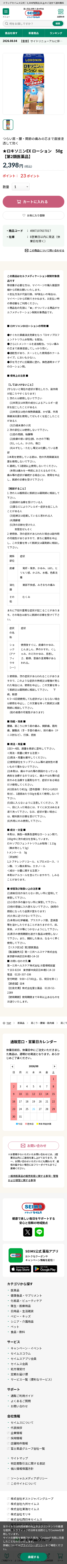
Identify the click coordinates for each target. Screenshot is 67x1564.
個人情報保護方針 (22, 1468)
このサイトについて (23, 1483)
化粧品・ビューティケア (26, 1300)
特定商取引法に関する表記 (28, 1463)
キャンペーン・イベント (26, 1348)
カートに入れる (35, 201)
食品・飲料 (18, 1332)
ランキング (56, 33)
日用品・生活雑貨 (22, 1311)
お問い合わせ (36, 1145)
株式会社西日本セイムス (26, 1519)
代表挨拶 (16, 1427)
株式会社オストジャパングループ (32, 1498)
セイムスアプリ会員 (23, 1358)
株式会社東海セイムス (25, 1509)
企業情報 (16, 1433)
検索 (58, 23)
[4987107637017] (8, 124)
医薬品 (15, 1290)
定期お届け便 (19, 1374)
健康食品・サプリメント (26, 1295)
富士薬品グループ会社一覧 (28, 1448)
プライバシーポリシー (33, 1545)
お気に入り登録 (36, 215)
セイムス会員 (19, 1364)
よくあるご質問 (21, 1401)
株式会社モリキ (21, 1514)
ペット (15, 1326)
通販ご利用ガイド (22, 1396)
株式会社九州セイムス (25, 1504)
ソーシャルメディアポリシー (29, 1478)
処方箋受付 (18, 1369)
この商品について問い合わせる (46, 250)
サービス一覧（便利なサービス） (32, 1379)
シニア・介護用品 (22, 1321)
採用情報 (16, 1438)
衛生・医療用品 (21, 1306)
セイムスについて (22, 1422)
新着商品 (34, 33)
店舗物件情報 (19, 1443)
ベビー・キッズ (21, 1316)
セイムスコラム (21, 1353)
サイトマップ (19, 1458)
